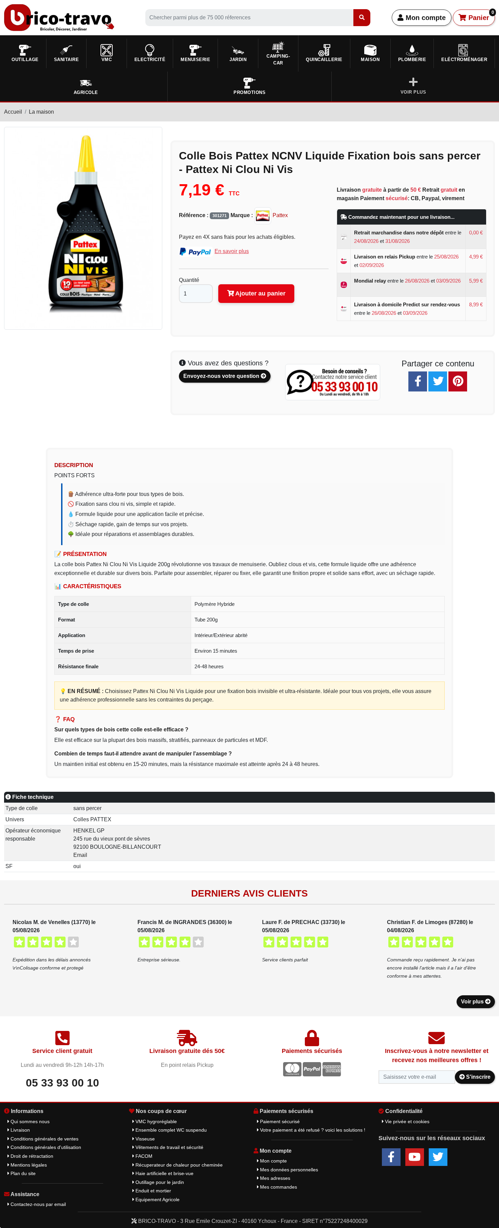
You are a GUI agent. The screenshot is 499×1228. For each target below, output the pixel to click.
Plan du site (22, 1173)
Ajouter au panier (259, 293)
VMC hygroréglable (155, 1121)
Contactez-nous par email (37, 1204)
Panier (480, 15)
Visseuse (144, 1138)
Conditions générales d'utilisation (45, 1147)
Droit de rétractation (31, 1156)
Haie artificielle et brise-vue (163, 1173)
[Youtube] (414, 1157)
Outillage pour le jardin (159, 1182)
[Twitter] (437, 381)
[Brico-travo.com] (59, 17)
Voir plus (473, 1001)
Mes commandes (278, 1187)
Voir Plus (413, 92)
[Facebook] (417, 381)
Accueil (13, 112)
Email (80, 855)
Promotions (249, 92)
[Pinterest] (457, 381)
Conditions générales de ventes (43, 1138)
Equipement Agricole (157, 1199)
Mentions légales (28, 1165)
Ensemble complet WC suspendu (170, 1130)
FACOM (143, 1156)
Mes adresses (274, 1178)
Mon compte (425, 17)
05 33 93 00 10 (62, 1083)
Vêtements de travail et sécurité (168, 1147)
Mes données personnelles (288, 1169)
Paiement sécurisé (279, 1121)
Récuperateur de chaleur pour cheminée (178, 1165)
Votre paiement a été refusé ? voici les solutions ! (312, 1130)
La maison (41, 112)
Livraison (19, 1130)
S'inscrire (478, 1077)
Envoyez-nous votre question (222, 376)
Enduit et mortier (152, 1190)
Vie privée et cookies (406, 1121)
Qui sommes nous (29, 1121)
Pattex (279, 215)
